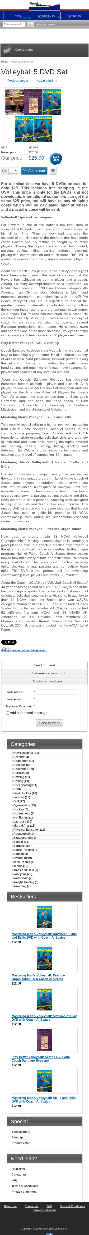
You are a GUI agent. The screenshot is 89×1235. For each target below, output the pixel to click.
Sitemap (17, 1137)
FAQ (14, 1180)
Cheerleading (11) (25, 785)
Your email (14, 699)
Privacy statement (24, 1191)
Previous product (15, 80)
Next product (47, 80)
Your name (14, 692)
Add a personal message (28, 713)
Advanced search (46, 24)
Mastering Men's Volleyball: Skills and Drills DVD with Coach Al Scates (44, 1099)
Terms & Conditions (25, 1186)
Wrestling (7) (22, 886)
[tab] (44, 665)
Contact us (19, 1174)
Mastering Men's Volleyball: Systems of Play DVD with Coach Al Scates (44, 1017)
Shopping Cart (46, 15)
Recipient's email (19, 706)
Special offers (21, 1131)
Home (4, 61)
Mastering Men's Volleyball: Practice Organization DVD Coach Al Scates (38, 977)
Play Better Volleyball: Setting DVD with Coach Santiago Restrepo (41, 1058)
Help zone (18, 1169)
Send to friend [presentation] (44, 665)
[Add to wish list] (53, 171)
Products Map (21, 1143)
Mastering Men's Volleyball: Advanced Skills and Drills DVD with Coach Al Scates (44, 935)
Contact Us (74, 15)
